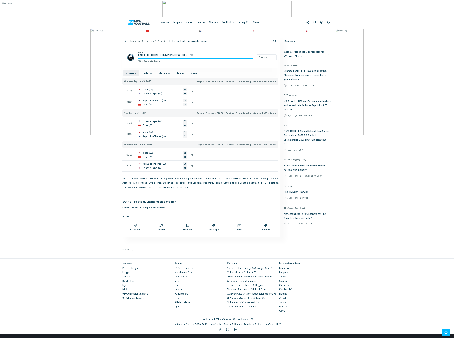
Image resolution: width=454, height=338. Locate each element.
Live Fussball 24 (244, 319)
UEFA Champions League (135, 293)
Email (239, 229)
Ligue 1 (125, 285)
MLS (124, 289)
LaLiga (125, 272)
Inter (177, 280)
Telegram (265, 229)
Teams (282, 276)
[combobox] (267, 57)
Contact (283, 310)
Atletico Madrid (183, 302)
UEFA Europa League (133, 297)
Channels (284, 285)
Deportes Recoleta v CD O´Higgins (245, 285)
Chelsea (179, 285)
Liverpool (180, 289)
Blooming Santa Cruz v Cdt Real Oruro (247, 289)
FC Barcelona (181, 293)
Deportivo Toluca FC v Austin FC (243, 306)
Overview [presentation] (131, 73)
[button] (274, 41)
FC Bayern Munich (184, 268)
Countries (284, 280)
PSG (177, 297)
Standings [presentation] (164, 73)
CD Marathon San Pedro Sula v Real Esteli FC (250, 276)
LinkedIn (187, 229)
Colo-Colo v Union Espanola (241, 280)
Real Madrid (181, 276)
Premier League (130, 268)
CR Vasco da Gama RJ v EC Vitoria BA (246, 297)
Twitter (161, 229)
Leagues (283, 272)
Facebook (135, 229)
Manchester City (183, 272)
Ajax (177, 306)
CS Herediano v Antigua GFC (241, 272)
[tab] (131, 73)
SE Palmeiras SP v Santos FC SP (243, 302)
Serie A (126, 276)
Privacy (283, 306)
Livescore (284, 268)
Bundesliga (128, 280)
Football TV (285, 289)
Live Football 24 (209, 319)
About (282, 297)
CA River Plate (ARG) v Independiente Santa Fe (251, 293)
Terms (282, 302)
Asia (140, 52)
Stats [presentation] (194, 73)
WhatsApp (213, 229)
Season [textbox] (263, 57)
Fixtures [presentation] (147, 73)
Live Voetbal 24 (227, 319)
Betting (283, 293)
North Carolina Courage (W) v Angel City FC (249, 268)
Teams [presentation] (180, 73)
